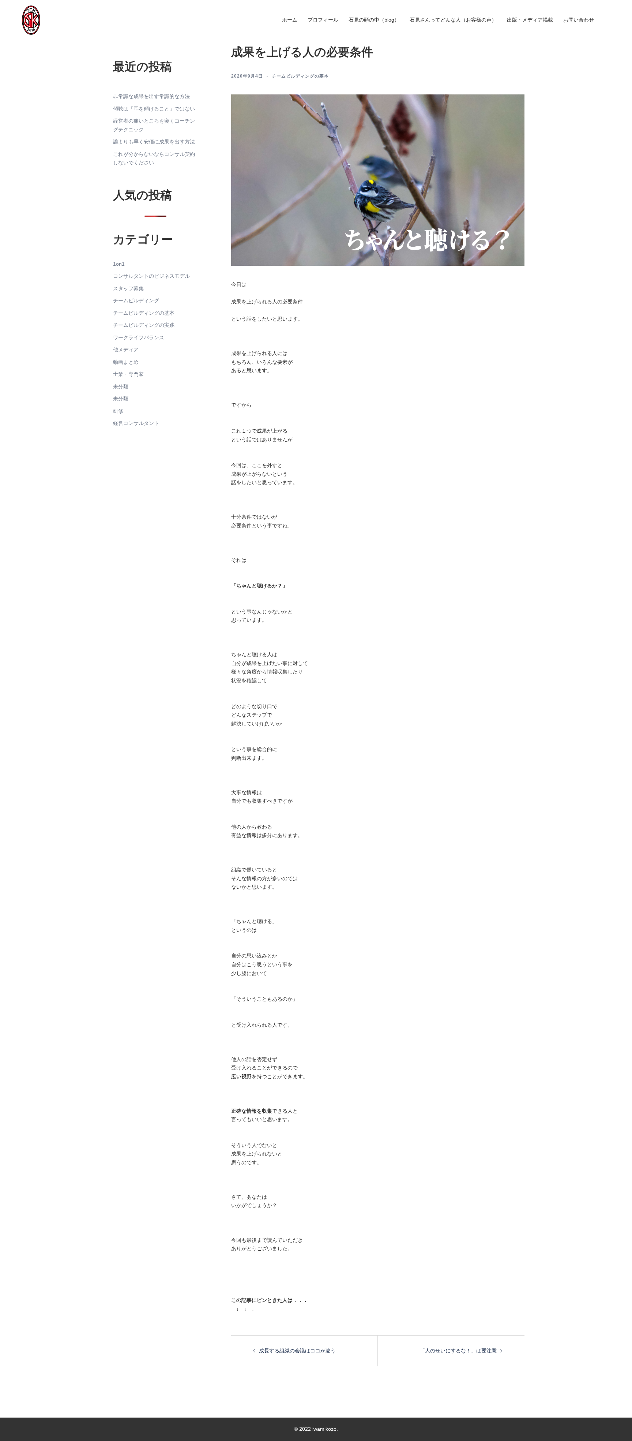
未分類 (120, 386)
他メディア (126, 349)
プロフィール (323, 20)
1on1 (119, 264)
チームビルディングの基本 (300, 76)
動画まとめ (126, 362)
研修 (118, 411)
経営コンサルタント (136, 423)
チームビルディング (136, 300)
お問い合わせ (578, 20)
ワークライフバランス (138, 337)
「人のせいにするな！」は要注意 (458, 1351)
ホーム (289, 20)
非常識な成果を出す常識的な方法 (151, 96)
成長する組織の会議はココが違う (297, 1351)
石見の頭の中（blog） (374, 20)
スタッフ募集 (128, 288)
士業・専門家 (128, 374)
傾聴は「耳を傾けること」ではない (154, 109)
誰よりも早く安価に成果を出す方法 (154, 142)
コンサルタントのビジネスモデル (151, 276)
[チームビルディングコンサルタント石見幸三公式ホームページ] (31, 20)
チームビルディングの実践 (143, 325)
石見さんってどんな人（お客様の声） (453, 20)
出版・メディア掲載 (530, 20)
